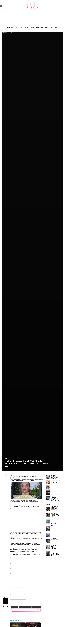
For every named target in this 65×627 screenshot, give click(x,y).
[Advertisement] (32, 19)
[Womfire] (32, 6)
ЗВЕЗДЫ (6, 458)
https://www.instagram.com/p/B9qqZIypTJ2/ (19, 473)
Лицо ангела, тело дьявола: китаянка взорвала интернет (55, 486)
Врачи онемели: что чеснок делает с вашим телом (55, 481)
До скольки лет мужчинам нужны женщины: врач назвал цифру (55, 477)
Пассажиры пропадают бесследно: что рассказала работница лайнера (55, 498)
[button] (1, 6)
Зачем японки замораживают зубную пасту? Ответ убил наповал (55, 492)
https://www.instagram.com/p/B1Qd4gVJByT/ (22, 475)
